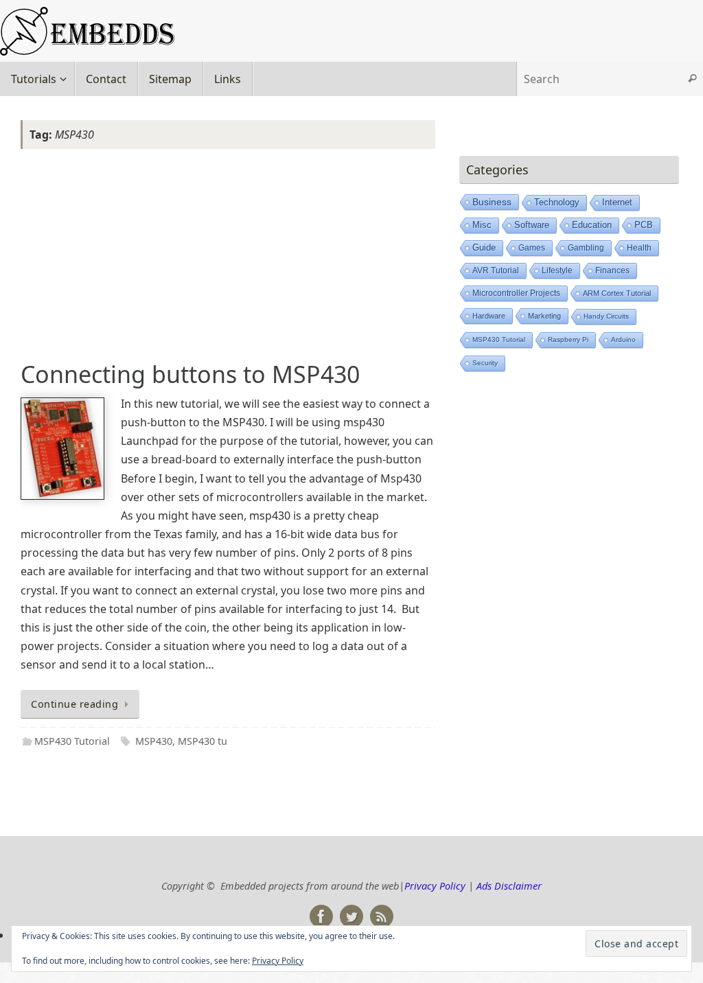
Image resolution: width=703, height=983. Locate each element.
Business (491, 201)
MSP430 (153, 741)
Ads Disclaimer (509, 885)
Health (639, 248)
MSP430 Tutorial (72, 741)
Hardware (488, 316)
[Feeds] (381, 916)
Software (531, 225)
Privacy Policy (434, 885)
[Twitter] (351, 916)
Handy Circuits (606, 316)
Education (592, 225)
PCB (643, 225)
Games (531, 248)
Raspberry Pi (568, 339)
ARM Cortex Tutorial (617, 293)
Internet (617, 202)
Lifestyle (557, 270)
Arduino (623, 339)
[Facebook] (321, 916)
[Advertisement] (228, 257)
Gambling (586, 248)
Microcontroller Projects (516, 293)
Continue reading (74, 703)
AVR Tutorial (495, 270)
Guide (484, 248)
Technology (556, 202)
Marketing (544, 316)
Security (485, 363)
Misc (482, 225)
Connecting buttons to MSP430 (190, 374)
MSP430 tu (202, 741)
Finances (612, 270)
